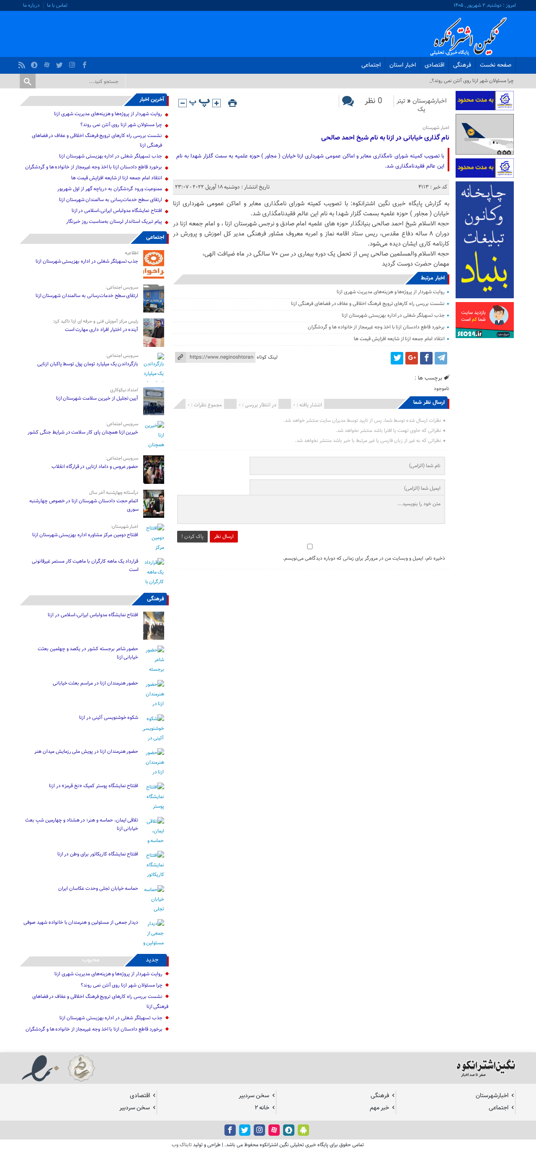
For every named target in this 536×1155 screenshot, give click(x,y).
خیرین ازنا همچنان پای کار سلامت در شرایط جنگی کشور (83, 432)
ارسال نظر (224, 536)
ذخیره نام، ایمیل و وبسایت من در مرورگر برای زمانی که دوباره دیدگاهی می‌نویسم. (364, 558)
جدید (152, 960)
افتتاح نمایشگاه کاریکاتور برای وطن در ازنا (98, 854)
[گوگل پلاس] (411, 358)
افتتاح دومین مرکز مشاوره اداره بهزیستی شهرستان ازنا (85, 535)
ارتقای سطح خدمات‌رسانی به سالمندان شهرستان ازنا (110, 200)
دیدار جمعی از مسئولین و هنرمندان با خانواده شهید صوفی (80, 922)
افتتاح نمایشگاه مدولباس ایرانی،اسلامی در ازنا (117, 210)
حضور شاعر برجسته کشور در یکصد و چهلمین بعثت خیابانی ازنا (88, 653)
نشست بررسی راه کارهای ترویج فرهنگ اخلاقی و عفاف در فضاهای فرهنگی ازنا (368, 303)
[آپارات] (48, 63)
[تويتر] (60, 63)
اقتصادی (434, 65)
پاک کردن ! (192, 536)
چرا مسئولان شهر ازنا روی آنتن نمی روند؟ (121, 125)
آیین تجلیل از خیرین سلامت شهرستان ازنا (97, 398)
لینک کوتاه (267, 357)
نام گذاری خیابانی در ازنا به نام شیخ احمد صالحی (385, 138)
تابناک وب (182, 1145)
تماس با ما (57, 5)
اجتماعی (371, 65)
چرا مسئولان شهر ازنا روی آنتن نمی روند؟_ (472, 81)
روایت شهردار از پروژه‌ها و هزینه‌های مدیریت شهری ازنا (390, 292)
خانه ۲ (262, 1108)
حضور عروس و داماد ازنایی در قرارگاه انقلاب (95, 466)
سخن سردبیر (254, 1096)
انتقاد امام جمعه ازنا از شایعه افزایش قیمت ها (399, 339)
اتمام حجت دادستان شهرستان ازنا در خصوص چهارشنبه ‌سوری (84, 505)
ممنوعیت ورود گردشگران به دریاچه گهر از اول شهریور (109, 189)
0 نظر (373, 101)
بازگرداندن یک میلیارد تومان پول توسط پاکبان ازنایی (88, 364)
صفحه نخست (495, 65)
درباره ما (31, 5)
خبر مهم (379, 1108)
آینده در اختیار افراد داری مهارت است (102, 329)
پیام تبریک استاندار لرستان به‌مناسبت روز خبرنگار (114, 221)
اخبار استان (402, 65)
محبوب (91, 960)
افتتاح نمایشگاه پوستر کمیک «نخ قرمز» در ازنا (94, 786)
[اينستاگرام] (73, 63)
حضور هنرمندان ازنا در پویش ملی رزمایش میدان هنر (86, 751)
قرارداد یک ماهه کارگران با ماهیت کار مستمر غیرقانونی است (85, 566)
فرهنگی (462, 65)
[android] (303, 1130)
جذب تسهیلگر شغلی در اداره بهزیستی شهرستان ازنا (393, 315)
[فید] (22, 63)
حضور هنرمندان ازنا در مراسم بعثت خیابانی (95, 683)
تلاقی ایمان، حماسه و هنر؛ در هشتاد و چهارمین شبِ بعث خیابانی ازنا (81, 824)
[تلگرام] (441, 358)
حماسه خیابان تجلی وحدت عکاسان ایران (98, 888)
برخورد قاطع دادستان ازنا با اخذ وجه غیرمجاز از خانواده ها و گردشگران (376, 327)
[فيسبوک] (85, 63)
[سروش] (35, 63)
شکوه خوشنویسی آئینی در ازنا (108, 717)
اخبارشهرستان (429, 101)
